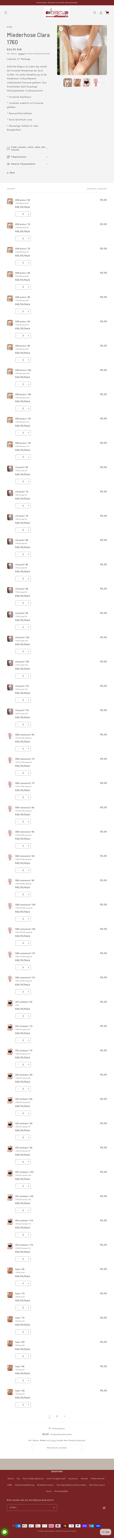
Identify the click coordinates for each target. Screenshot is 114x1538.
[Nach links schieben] (60, 83)
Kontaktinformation (45, 1485)
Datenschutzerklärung (24, 1485)
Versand (21, 53)
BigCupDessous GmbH (52, 1531)
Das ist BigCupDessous (33, 1478)
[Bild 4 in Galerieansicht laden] (96, 83)
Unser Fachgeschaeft (56, 1478)
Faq (18, 1478)
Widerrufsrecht (97, 1478)
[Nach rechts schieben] (104, 83)
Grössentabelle (61, 1491)
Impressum (73, 1478)
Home (48, 1491)
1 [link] (49, 1416)
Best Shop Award (97, 1485)
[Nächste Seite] (64, 1416)
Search (11, 1478)
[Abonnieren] (54, 1507)
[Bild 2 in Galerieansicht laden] (77, 83)
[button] (6, 13)
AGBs (9, 1485)
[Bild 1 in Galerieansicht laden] (68, 83)
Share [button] (12, 172)
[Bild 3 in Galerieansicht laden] (87, 83)
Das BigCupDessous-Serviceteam (71, 1485)
